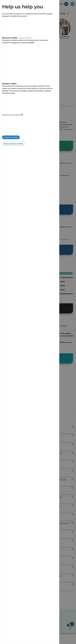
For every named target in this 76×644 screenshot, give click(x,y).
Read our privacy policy (11, 115)
